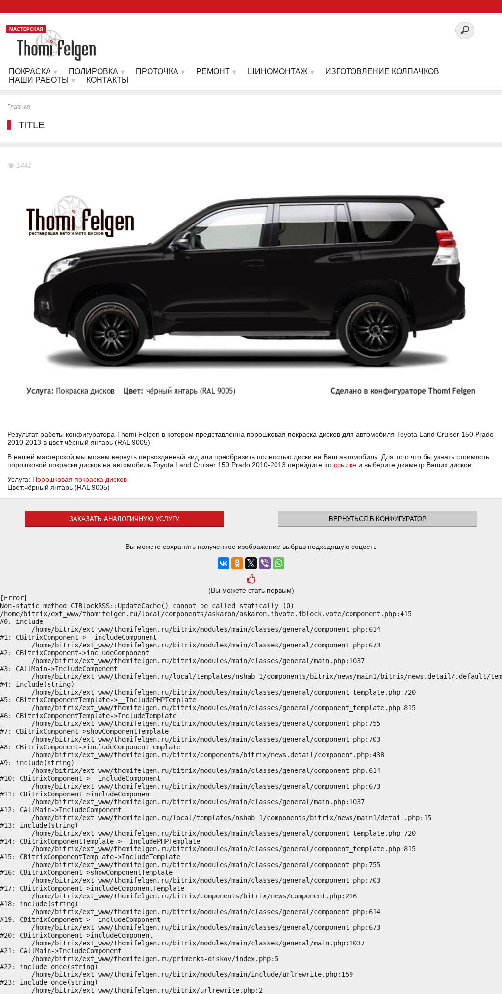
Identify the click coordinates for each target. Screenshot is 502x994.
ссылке (345, 465)
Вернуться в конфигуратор (378, 518)
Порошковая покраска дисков (79, 479)
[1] (251, 580)
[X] (251, 563)
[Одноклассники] (237, 563)
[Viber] (265, 563)
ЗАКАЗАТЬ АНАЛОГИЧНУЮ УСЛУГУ (124, 518)
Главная (18, 106)
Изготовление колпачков (382, 71)
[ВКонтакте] (223, 563)
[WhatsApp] (278, 563)
